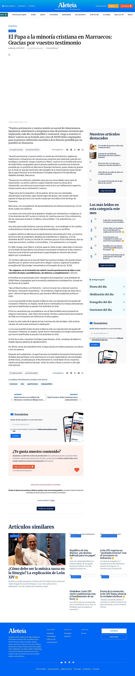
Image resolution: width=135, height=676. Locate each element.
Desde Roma (12, 26)
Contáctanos (86, 669)
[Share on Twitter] (75, 150)
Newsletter (68, 633)
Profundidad (54, 15)
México (130, 15)
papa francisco (32, 384)
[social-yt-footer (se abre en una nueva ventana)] (61, 662)
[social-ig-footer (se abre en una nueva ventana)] (73, 662)
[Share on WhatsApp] (82, 150)
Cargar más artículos (107, 191)
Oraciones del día (101, 309)
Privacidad (95, 669)
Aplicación (67, 636)
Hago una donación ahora (22, 467)
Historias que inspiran (19, 15)
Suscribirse (114, 631)
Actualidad (106, 15)
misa (22, 384)
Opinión (42, 15)
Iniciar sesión (102, 6)
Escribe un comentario (45, 509)
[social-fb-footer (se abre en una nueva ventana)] (65, 662)
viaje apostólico (46, 384)
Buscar (32, 6)
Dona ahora (125, 6)
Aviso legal (77, 669)
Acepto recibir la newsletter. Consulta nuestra (35, 430)
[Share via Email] (79, 150)
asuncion (105, 577)
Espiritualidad (66, 15)
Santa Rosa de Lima (75, 9)
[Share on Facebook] (67, 150)
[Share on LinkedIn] (71, 150)
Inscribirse (15, 436)
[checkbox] (11, 429)
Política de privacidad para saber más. (107, 339)
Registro (112, 6)
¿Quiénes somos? (66, 669)
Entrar (53, 500)
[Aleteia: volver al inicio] (67, 5)
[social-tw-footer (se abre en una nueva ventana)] (69, 662)
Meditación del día (102, 294)
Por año (83, 633)
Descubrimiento (80, 15)
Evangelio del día (101, 302)
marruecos (13, 384)
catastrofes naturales (109, 536)
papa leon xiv (15, 536)
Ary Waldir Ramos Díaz (35, 48)
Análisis (33, 15)
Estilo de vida (94, 15)
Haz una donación (53, 669)
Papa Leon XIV (119, 15)
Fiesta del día (98, 286)
